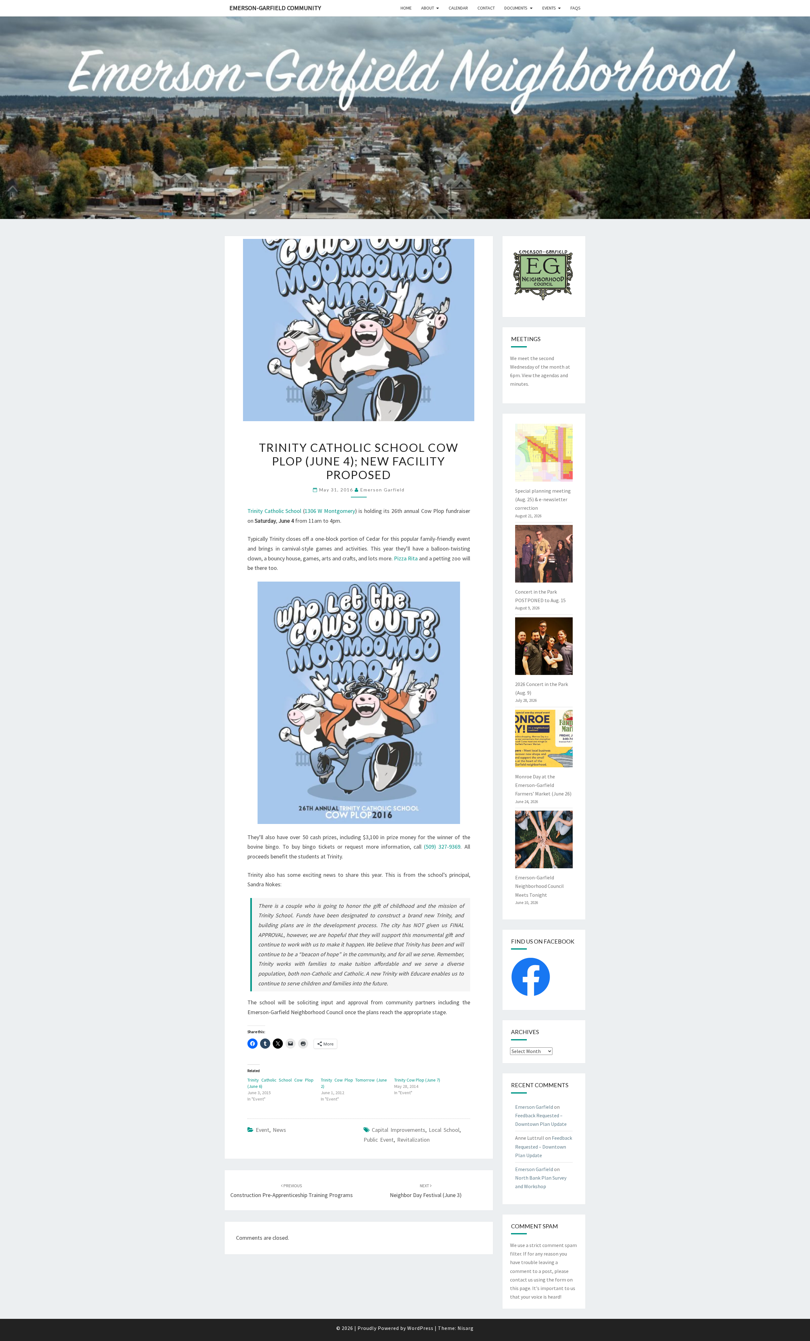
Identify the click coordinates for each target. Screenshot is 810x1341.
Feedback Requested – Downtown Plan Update (543, 1146)
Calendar (458, 8)
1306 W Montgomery (330, 511)
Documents (515, 8)
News (279, 1129)
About (427, 8)
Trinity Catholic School (274, 511)
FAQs (575, 8)
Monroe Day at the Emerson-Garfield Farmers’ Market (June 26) (543, 785)
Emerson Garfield (382, 489)
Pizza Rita (406, 558)
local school (444, 1129)
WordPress (420, 1328)
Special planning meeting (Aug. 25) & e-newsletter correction (543, 499)
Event (262, 1129)
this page (520, 1288)
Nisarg (466, 1328)
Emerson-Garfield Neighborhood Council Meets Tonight (539, 886)
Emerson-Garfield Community (275, 8)
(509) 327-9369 (442, 846)
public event (379, 1139)
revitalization (413, 1139)
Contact (486, 8)
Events (549, 8)
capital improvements (398, 1129)
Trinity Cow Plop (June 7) (417, 1080)
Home (406, 8)
